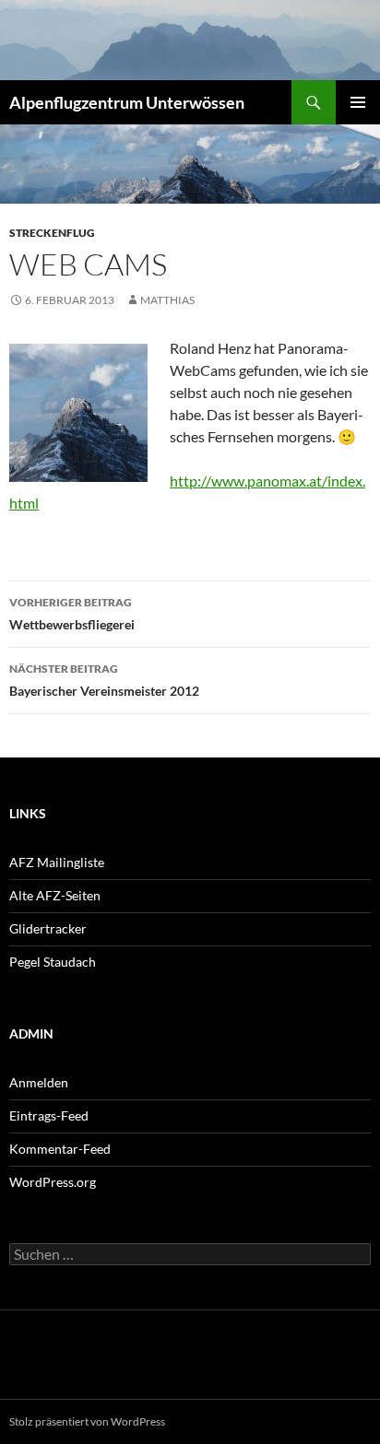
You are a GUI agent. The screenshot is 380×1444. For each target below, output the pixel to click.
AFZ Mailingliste (56, 862)
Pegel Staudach (52, 961)
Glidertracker (48, 928)
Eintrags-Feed (49, 1115)
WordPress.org (52, 1182)
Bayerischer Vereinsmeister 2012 (104, 680)
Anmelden (38, 1082)
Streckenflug (52, 233)
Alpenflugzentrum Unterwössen (126, 102)
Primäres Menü (358, 102)
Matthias (167, 300)
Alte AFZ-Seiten (55, 895)
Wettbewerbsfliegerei (72, 613)
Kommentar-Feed (60, 1148)
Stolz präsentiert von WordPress (87, 1421)
